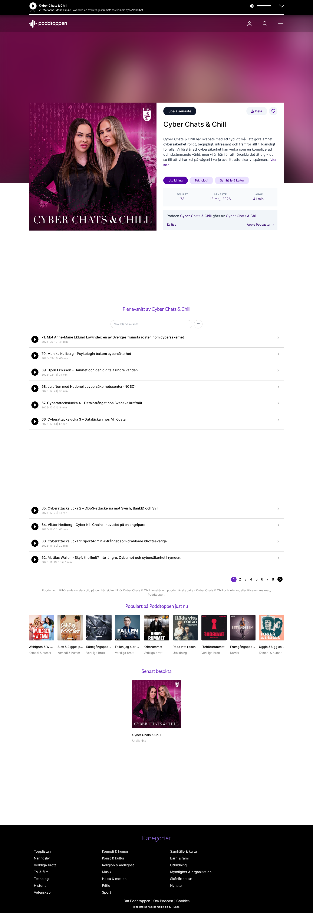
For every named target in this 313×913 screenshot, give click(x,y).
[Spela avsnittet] (35, 339)
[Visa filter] (198, 324)
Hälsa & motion (114, 879)
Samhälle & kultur (232, 180)
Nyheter (176, 885)
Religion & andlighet (118, 865)
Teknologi (201, 180)
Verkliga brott (45, 865)
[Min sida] (249, 23)
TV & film (41, 872)
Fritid (106, 885)
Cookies (183, 901)
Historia (40, 885)
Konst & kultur (113, 858)
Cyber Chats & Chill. (242, 216)
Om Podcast (163, 901)
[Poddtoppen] (48, 24)
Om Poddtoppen (136, 901)
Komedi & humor (115, 851)
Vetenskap (42, 892)
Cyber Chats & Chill (196, 216)
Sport (106, 892)
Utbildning (175, 180)
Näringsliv (42, 858)
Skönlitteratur (181, 879)
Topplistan (42, 851)
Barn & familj (180, 858)
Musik (106, 872)
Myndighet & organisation (190, 872)
